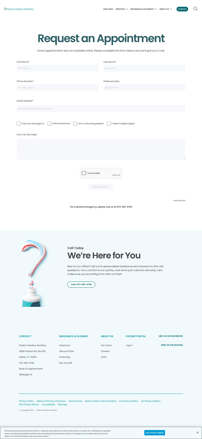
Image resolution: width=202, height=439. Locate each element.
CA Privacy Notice (128, 401)
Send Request (101, 186)
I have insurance (55, 123)
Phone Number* (25, 81)
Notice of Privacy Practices (51, 401)
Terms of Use (75, 401)
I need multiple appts (115, 123)
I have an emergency (25, 123)
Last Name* (109, 61)
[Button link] (196, 9)
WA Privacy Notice (29, 404)
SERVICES (120, 9)
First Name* (23, 61)
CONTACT (25, 336)
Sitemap (62, 404)
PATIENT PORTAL (136, 336)
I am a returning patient (83, 123)
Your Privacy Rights (155, 432)
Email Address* (25, 100)
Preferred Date (111, 81)
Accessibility (48, 404)
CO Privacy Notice (151, 401)
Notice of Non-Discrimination (100, 401)
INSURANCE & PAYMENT (73, 336)
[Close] (198, 432)
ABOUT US (164, 9)
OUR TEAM (108, 9)
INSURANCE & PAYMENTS (142, 9)
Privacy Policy (26, 401)
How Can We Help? (27, 134)
